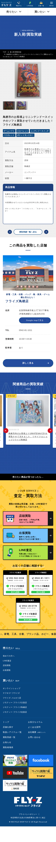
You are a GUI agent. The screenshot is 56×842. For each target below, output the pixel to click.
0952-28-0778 (29, 606)
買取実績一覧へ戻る (28, 232)
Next (50, 430)
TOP (4, 52)
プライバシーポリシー (28, 814)
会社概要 (37, 732)
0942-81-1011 (42, 578)
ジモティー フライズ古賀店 (15, 702)
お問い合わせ (34, 737)
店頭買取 (7, 665)
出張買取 (7, 670)
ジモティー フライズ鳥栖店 (15, 707)
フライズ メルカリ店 (12, 698)
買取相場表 (8, 747)
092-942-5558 (16, 578)
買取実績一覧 (9, 737)
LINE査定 (7, 661)
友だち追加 (15, 592)
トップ (6, 722)
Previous (5, 430)
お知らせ (7, 742)
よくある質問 (34, 727)
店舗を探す (8, 727)
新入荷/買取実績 (15, 52)
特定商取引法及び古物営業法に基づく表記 (28, 818)
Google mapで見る (34, 320)
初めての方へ (9, 656)
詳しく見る (28, 363)
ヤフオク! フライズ (11, 693)
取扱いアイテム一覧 (12, 732)
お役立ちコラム (35, 722)
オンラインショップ (11, 688)
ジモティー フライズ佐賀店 (15, 712)
